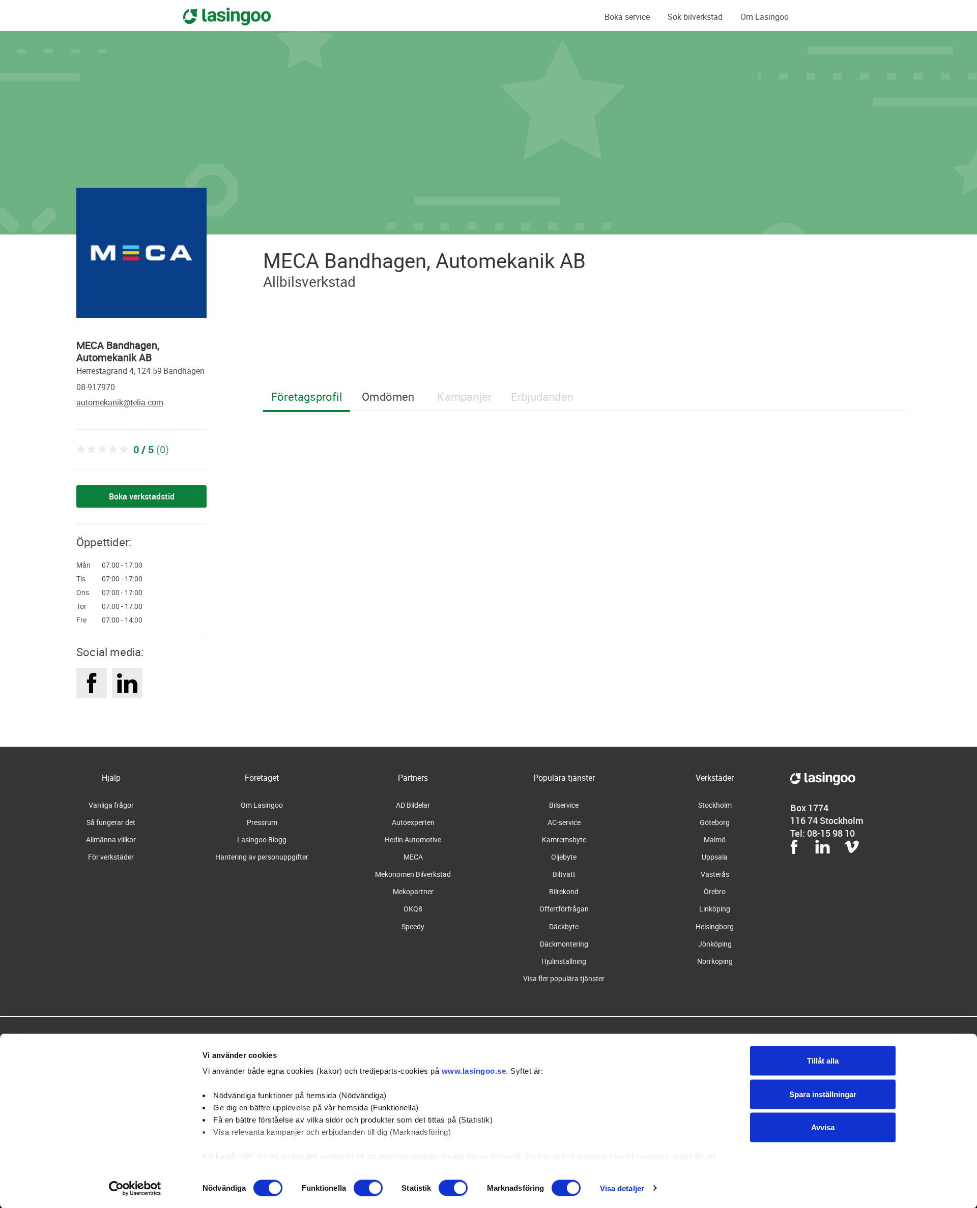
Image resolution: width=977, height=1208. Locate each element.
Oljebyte (564, 857)
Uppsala (715, 857)
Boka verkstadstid (142, 496)
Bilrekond (564, 891)
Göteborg (715, 822)
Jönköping (715, 944)
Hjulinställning (563, 961)
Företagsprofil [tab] (306, 396)
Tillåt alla (823, 1060)
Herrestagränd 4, (105, 371)
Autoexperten (413, 822)
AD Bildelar (413, 805)
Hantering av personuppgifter (261, 857)
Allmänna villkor (111, 839)
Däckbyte (564, 926)
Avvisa (823, 1127)
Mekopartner (413, 891)
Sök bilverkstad (695, 16)
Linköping (714, 909)
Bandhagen (184, 371)
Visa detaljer (622, 1188)
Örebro (715, 891)
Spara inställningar (822, 1093)
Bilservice (564, 805)
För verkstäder (111, 857)
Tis (80, 578)
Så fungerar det (111, 822)
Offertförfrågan (564, 909)
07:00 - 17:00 (122, 565)
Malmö (715, 839)
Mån (83, 565)
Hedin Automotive (413, 839)
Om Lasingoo (764, 16)
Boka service (627, 16)
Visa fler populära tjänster (564, 978)
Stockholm (715, 805)
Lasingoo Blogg (261, 839)
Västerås (715, 874)
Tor (81, 606)
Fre (81, 620)
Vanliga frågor (111, 805)
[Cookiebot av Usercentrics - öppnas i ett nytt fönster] (135, 1188)
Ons (82, 592)
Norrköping (715, 961)
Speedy (412, 926)
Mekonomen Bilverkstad (413, 874)
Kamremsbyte (564, 839)
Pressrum (262, 822)
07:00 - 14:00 (122, 620)
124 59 (149, 371)
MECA (413, 857)
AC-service (564, 822)
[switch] (368, 1188)
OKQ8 (413, 909)
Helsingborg (715, 926)
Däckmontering (564, 944)
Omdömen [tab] (388, 396)
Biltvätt (564, 874)
